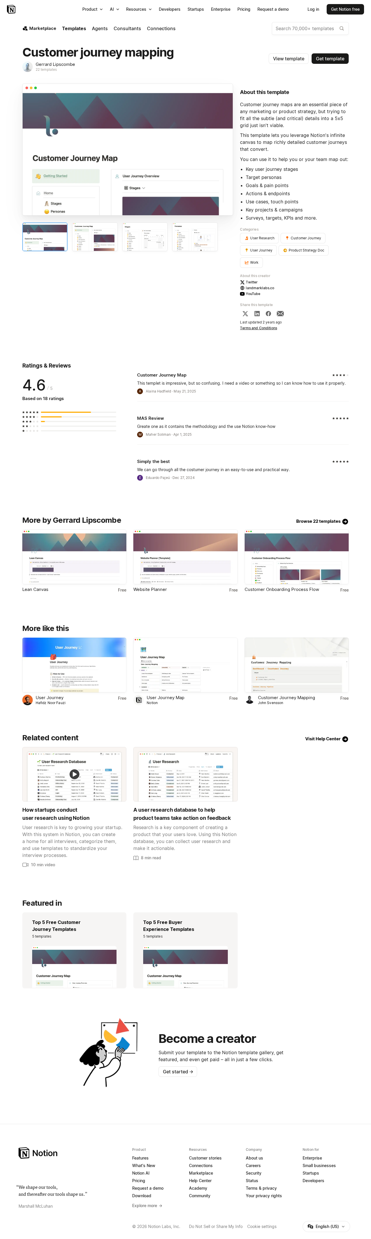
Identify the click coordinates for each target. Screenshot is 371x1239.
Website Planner (150, 589)
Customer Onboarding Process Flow (282, 589)
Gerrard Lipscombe (55, 64)
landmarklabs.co (260, 288)
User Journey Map (165, 697)
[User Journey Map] (185, 665)
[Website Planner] (185, 556)
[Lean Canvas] (74, 556)
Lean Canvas (35, 589)
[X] (245, 313)
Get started (178, 1072)
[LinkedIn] (257, 313)
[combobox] (310, 28)
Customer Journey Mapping (286, 697)
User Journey (49, 697)
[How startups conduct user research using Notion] (74, 774)
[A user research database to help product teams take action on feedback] (185, 774)
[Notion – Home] (12, 9)
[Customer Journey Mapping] (297, 665)
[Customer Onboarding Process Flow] (297, 556)
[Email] (280, 313)
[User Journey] (74, 665)
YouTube (253, 294)
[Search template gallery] (342, 28)
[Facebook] (268, 313)
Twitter (252, 282)
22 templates (46, 69)
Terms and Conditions (258, 328)
